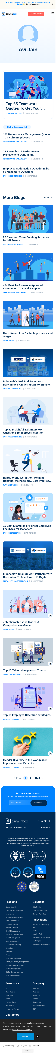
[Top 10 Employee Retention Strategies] (28, 701)
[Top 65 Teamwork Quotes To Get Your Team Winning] (28, 95)
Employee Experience (12, 176)
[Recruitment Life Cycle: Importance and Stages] (28, 321)
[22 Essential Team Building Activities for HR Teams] (28, 225)
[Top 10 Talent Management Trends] (28, 656)
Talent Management (12, 674)
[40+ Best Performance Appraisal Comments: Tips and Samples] (28, 273)
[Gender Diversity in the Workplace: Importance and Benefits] (28, 748)
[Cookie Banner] (28, 1036)
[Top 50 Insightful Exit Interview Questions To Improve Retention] (28, 417)
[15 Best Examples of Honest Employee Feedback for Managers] (28, 513)
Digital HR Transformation (15, 581)
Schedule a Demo (36, 14)
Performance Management (15, 142)
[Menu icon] (52, 14)
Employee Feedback (12, 533)
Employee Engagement (13, 244)
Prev (18, 778)
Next (37, 778)
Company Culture (14, 113)
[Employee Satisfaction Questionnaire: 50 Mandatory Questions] (28, 173)
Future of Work (10, 485)
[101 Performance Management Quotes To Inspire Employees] (28, 139)
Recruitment (9, 340)
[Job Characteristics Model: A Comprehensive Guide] (28, 610)
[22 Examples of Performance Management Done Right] (28, 156)
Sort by (45, 197)
